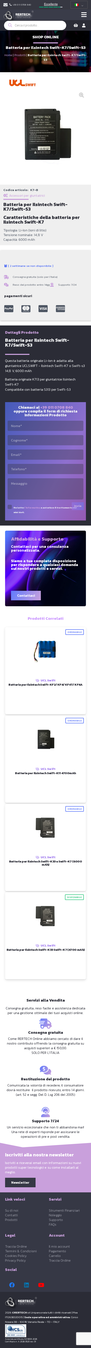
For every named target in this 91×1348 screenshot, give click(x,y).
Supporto (56, 1219)
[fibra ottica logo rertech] (18, 17)
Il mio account (59, 1246)
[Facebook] (12, 1285)
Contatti (11, 1215)
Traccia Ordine (16, 1246)
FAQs (53, 1224)
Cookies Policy (16, 1255)
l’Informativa (32, 507)
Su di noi (11, 1210)
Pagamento (57, 1251)
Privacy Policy (15, 1260)
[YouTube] (41, 1285)
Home (8, 55)
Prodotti (20, 55)
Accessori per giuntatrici (27, 195)
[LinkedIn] (26, 1285)
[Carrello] (76, 25)
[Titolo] (8, 309)
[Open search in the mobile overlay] (35, 25)
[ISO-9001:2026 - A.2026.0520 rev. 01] (45, 1330)
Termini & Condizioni (21, 1251)
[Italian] (78, 5)
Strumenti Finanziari (64, 1210)
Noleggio (55, 1215)
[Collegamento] (5, 5)
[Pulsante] (84, 14)
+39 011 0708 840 (56, 407)
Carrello (55, 1255)
